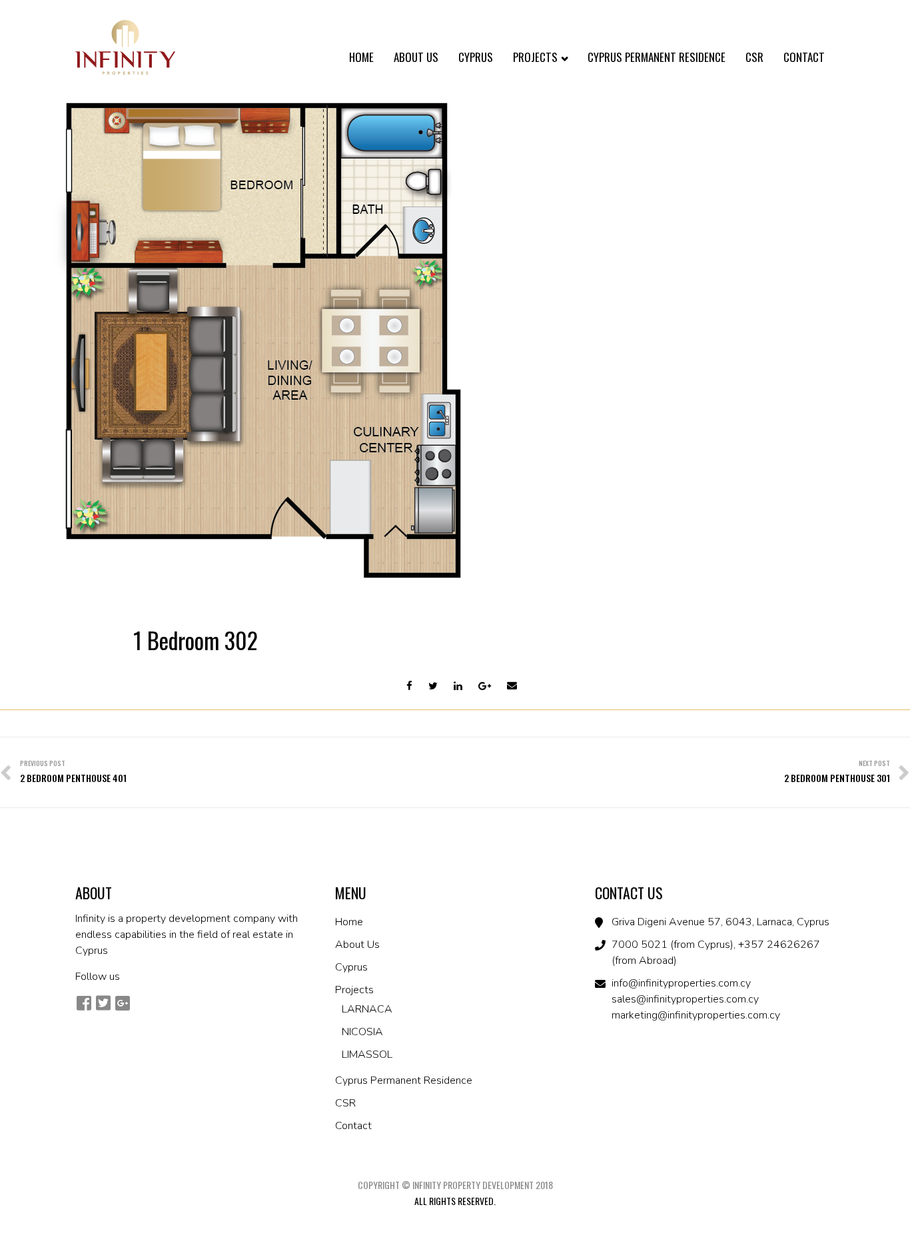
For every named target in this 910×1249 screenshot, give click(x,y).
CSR (754, 57)
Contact (804, 57)
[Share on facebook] (409, 686)
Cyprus (475, 57)
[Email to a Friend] (512, 686)
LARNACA (367, 1009)
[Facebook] (83, 1003)
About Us (416, 57)
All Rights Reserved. (455, 1201)
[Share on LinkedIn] (458, 686)
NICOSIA (362, 1032)
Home (361, 57)
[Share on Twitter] (433, 686)
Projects (536, 57)
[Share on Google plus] (484, 686)
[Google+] (122, 1003)
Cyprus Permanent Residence (656, 57)
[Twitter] (103, 1003)
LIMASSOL (367, 1054)
